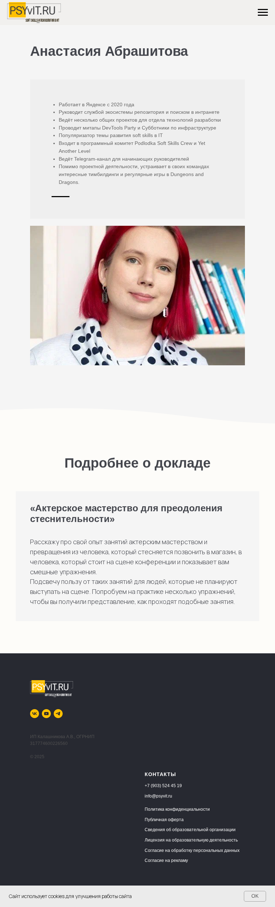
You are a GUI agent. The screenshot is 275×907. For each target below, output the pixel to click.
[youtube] (46, 713)
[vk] (34, 713)
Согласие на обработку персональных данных (192, 850)
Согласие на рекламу (166, 860)
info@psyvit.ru (158, 796)
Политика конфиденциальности (177, 809)
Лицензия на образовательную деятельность (191, 840)
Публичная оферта (164, 819)
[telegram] (58, 713)
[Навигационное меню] (263, 12)
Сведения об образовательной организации (190, 829)
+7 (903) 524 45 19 (163, 785)
